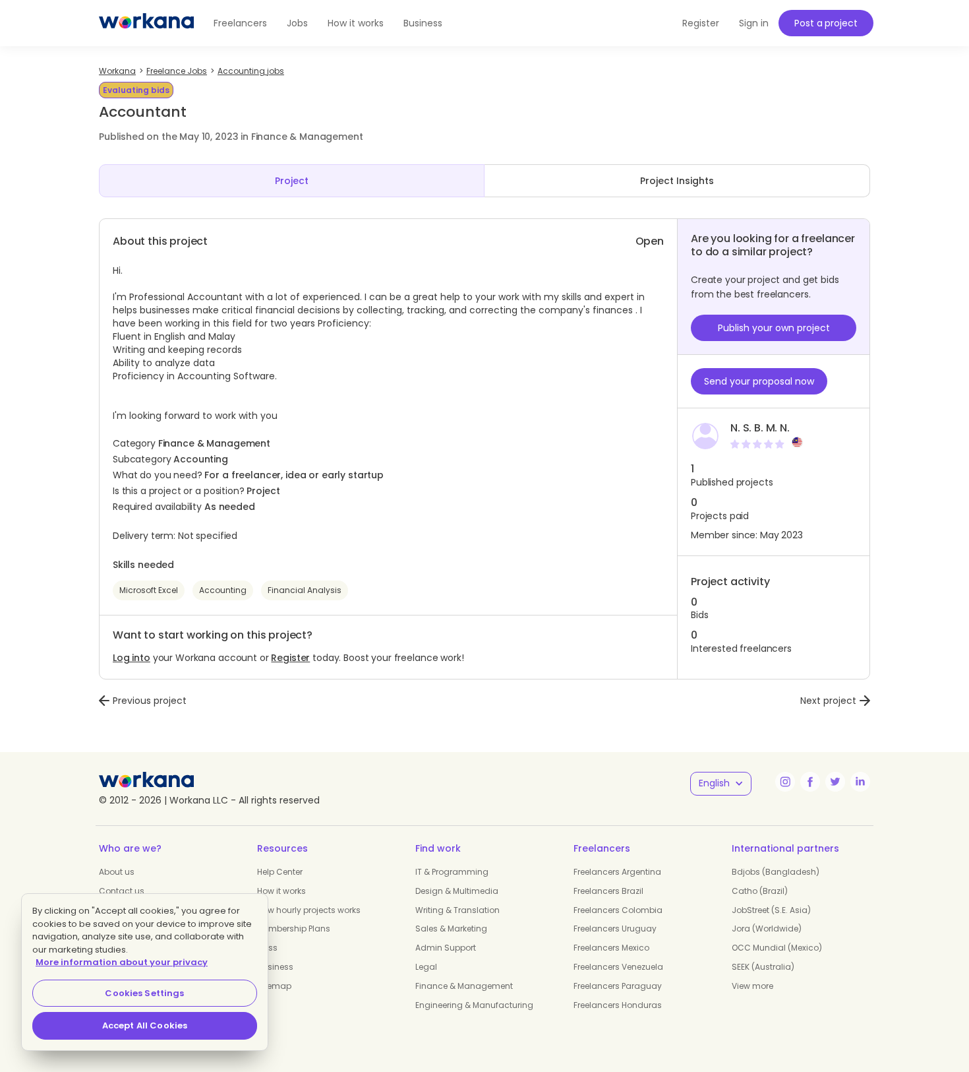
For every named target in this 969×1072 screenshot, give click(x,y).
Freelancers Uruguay (615, 928)
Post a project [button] (825, 23)
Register (290, 657)
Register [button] (700, 23)
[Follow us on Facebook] (810, 782)
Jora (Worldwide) (767, 928)
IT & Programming (451, 871)
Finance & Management (464, 986)
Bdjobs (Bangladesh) (775, 871)
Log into (131, 657)
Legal (426, 966)
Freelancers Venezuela (618, 966)
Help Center (280, 871)
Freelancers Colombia (617, 910)
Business (422, 23)
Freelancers (240, 23)
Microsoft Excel (148, 590)
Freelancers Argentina (617, 871)
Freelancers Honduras (617, 1005)
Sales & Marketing (451, 928)
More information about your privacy (122, 962)
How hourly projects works (309, 910)
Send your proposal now (759, 381)
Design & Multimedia (456, 891)
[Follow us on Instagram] (785, 782)
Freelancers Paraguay (617, 986)
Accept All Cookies (144, 1025)
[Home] (146, 23)
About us (116, 871)
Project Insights (677, 180)
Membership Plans (293, 928)
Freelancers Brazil (608, 891)
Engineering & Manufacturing (474, 1005)
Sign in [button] (754, 23)
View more (752, 986)
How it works (356, 23)
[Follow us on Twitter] (835, 782)
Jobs (297, 23)
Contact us (121, 891)
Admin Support (445, 947)
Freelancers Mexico (611, 947)
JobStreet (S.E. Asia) (771, 910)
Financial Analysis (304, 590)
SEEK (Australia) (763, 966)
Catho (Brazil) (760, 891)
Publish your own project (774, 327)
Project (291, 180)
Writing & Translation (457, 910)
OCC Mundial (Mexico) (777, 947)
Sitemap (274, 986)
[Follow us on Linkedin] (860, 782)
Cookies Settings (144, 993)
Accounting (223, 590)
